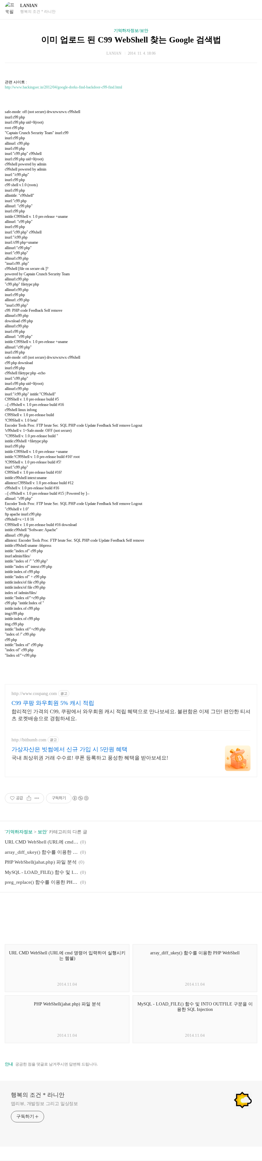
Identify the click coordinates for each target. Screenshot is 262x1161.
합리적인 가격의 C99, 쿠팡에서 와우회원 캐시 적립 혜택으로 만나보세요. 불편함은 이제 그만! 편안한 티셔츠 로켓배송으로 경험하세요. (131, 715)
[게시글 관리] (37, 798)
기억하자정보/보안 (131, 30)
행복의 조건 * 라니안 (38, 1095)
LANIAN (28, 5)
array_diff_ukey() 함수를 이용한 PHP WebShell (41, 852)
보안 (42, 831)
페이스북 (115, 907)
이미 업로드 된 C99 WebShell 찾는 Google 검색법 (131, 39)
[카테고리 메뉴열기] (250, 8)
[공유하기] (29, 798)
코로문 (124, 125)
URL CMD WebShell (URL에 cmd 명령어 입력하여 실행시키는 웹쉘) (41, 841)
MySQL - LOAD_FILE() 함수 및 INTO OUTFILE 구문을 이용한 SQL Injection (41, 872)
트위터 (146, 907)
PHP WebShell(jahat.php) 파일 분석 (41, 862)
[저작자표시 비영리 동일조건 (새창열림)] (80, 798)
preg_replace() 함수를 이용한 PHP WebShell (41, 882)
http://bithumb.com (29, 739)
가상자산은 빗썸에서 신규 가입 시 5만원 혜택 (69, 749)
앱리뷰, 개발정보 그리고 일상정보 (44, 1103)
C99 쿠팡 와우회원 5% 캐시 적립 (53, 703)
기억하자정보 (19, 831)
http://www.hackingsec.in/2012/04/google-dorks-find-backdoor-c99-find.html (63, 87)
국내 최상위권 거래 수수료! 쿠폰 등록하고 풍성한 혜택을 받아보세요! (90, 757)
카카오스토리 (131, 907)
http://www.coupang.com (34, 693)
